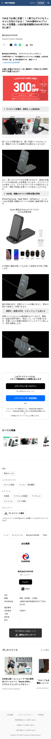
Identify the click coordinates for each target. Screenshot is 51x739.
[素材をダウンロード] (27, 45)
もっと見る (45, 650)
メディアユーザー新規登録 (25, 398)
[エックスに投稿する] (11, 45)
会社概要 (10, 715)
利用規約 (41, 715)
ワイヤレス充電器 (20, 496)
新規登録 (41, 3)
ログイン (33, 3)
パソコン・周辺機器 (26, 485)
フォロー (25, 582)
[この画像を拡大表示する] (10, 441)
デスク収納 (21, 501)
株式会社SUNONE (32, 535)
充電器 (6, 496)
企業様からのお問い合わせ (25, 725)
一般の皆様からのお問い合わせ (25, 730)
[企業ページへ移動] (25, 558)
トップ (6, 535)
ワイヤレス (36, 496)
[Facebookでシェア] (15, 45)
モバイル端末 (9, 485)
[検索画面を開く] (48, 2)
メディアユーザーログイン (25, 386)
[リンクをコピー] (31, 45)
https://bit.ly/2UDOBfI (12, 62)
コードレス (8, 501)
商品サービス (9, 473)
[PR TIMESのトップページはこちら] (10, 3)
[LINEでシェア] (20, 45)
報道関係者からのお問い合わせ (25, 720)
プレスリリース (17, 535)
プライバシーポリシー (25, 715)
